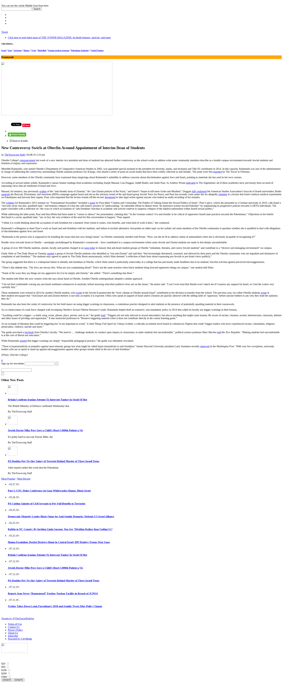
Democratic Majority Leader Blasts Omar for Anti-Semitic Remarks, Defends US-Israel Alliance (61, 516)
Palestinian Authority (80, 50)
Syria (33, 50)
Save (28, 125)
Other (4, 676)
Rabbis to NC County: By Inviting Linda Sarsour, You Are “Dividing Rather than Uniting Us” (60, 529)
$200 (4, 673)
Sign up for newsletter (12, 363)
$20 (3, 663)
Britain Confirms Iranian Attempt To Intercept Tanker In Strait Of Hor (47, 399)
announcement (27, 160)
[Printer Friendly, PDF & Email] (17, 135)
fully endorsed (199, 191)
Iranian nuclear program (58, 50)
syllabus (10, 202)
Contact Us (13, 627)
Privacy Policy (15, 630)
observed (204, 346)
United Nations (97, 50)
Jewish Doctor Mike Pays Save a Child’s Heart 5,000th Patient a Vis (45, 430)
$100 (4, 670)
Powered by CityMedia (20, 638)
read (103, 315)
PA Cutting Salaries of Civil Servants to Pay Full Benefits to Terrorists (46, 503)
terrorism (18, 50)
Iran (10, 50)
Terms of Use (15, 624)
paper (92, 202)
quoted (50, 253)
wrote (79, 292)
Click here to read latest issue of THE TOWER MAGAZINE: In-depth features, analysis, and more (59, 37)
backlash (29, 332)
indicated (190, 182)
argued (23, 340)
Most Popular (8, 478)
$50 (3, 667)
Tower (4, 32)
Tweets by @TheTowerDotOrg (17, 618)
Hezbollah (42, 50)
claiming (222, 194)
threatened (110, 197)
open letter (89, 248)
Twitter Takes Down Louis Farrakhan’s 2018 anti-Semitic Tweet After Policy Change (55, 606)
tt (2, 360)
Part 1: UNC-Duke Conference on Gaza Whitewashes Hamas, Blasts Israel (49, 490)
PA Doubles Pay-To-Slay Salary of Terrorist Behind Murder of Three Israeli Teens (53, 461)
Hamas (26, 50)
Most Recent (23, 478)
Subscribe (13, 635)
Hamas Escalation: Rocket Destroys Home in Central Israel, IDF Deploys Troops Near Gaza (59, 542)
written (43, 191)
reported (217, 171)
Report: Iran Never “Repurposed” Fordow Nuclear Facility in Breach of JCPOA (53, 593)
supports (5, 194)
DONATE (7, 680)
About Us (13, 633)
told (219, 332)
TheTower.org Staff (14, 154)
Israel (3, 50)
